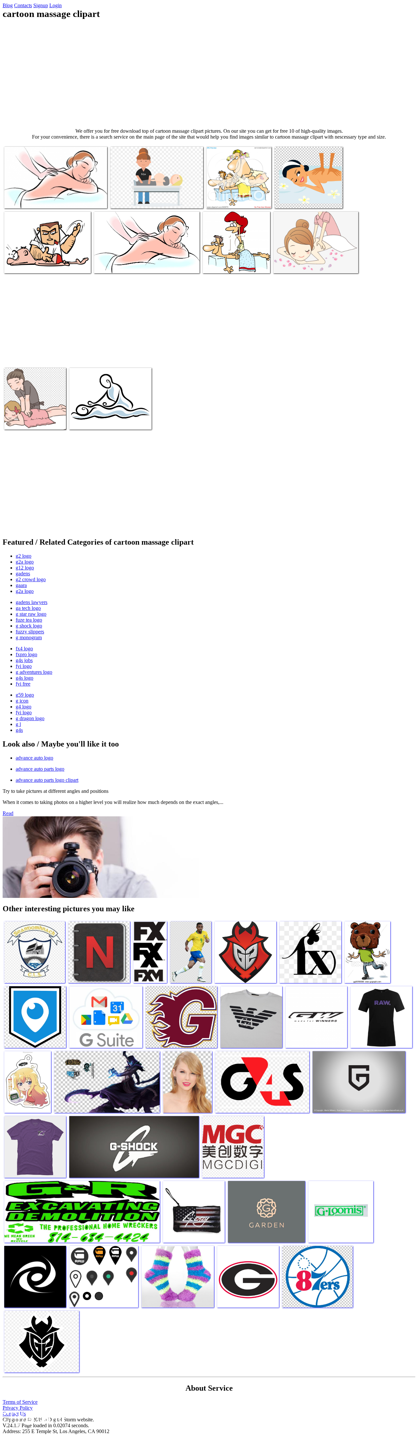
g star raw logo (31, 614)
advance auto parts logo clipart (47, 780)
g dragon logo (30, 718)
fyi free (23, 684)
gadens (23, 573)
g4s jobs (24, 660)
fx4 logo (24, 648)
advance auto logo (34, 758)
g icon (22, 700)
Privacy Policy (18, 1408)
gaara (21, 585)
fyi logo (24, 666)
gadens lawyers (31, 602)
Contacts (23, 5)
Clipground (32, 1417)
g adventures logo (34, 672)
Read (8, 813)
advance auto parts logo (40, 769)
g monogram (29, 637)
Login (55, 5)
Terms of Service (20, 1402)
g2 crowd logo (31, 579)
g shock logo (29, 625)
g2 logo (23, 556)
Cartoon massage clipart (28, 199)
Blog (8, 5)
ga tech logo (28, 608)
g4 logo (23, 706)
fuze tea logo (29, 620)
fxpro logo (26, 654)
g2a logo (25, 562)
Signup (40, 5)
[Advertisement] (209, 73)
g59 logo (25, 695)
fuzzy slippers (30, 631)
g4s (19, 730)
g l (18, 724)
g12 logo (25, 567)
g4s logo (24, 678)
